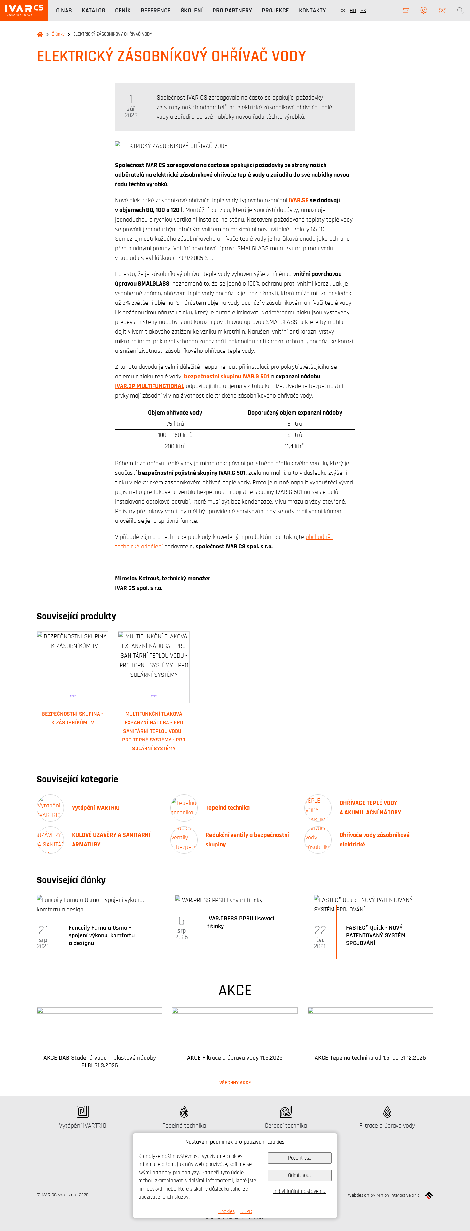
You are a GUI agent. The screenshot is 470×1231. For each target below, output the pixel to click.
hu (353, 10)
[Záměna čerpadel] (442, 10)
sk (363, 10)
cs (342, 10)
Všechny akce (235, 1083)
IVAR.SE (299, 200)
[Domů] (24, 10)
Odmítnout (299, 1175)
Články (58, 34)
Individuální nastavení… (299, 1191)
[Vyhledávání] (460, 10)
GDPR (246, 1211)
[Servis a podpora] (423, 10)
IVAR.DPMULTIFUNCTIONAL (149, 386)
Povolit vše (299, 1158)
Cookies (226, 1211)
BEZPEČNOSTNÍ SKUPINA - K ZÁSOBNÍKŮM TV (72, 717)
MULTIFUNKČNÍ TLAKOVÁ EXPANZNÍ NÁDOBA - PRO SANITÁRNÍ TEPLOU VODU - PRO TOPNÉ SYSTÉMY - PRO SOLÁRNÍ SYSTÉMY (153, 730)
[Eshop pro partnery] (405, 10)
